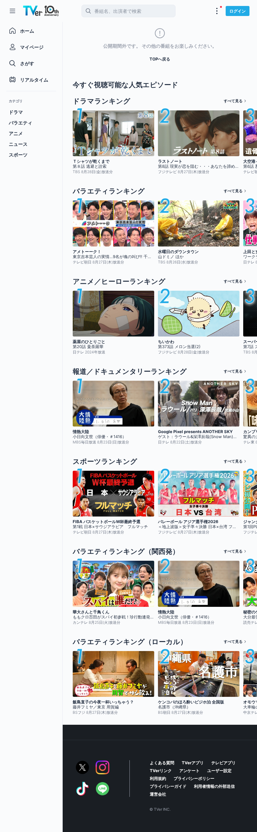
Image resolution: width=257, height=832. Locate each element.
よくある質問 (162, 762)
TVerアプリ (193, 762)
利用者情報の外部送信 (214, 786)
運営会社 (158, 794)
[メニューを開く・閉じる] (217, 11)
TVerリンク (161, 770)
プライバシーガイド (168, 786)
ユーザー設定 (219, 770)
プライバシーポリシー (194, 778)
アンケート (189, 770)
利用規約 (158, 778)
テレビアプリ (223, 762)
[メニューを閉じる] (13, 11)
